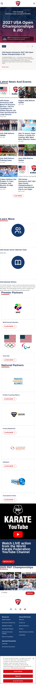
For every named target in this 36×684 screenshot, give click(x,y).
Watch (9, 561)
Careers (21, 628)
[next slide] (32, 46)
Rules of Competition (7, 636)
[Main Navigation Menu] (34, 3)
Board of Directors (24, 625)
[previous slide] (28, 46)
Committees (22, 635)
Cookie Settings (18, 671)
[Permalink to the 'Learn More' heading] (15, 218)
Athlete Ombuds (6, 619)
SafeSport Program (7, 625)
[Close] (33, 658)
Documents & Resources (8, 622)
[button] (18, 38)
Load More (18, 196)
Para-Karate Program (7, 628)
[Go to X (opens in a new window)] (15, 609)
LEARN (10, 466)
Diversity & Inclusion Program (7, 632)
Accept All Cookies (18, 681)
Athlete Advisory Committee (26, 632)
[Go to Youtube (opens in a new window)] (25, 609)
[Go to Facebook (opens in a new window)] (11, 609)
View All (30, 593)
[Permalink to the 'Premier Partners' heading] (24, 292)
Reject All (18, 676)
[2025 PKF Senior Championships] (7, 575)
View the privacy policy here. (18, 668)
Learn (10, 326)
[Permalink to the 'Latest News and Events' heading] (32, 81)
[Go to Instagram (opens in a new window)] (20, 609)
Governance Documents (8, 646)
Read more (5, 67)
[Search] (2, 3)
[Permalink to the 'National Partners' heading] (24, 365)
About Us (21, 619)
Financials (4, 643)
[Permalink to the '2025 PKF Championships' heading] (34, 567)
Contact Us (22, 622)
